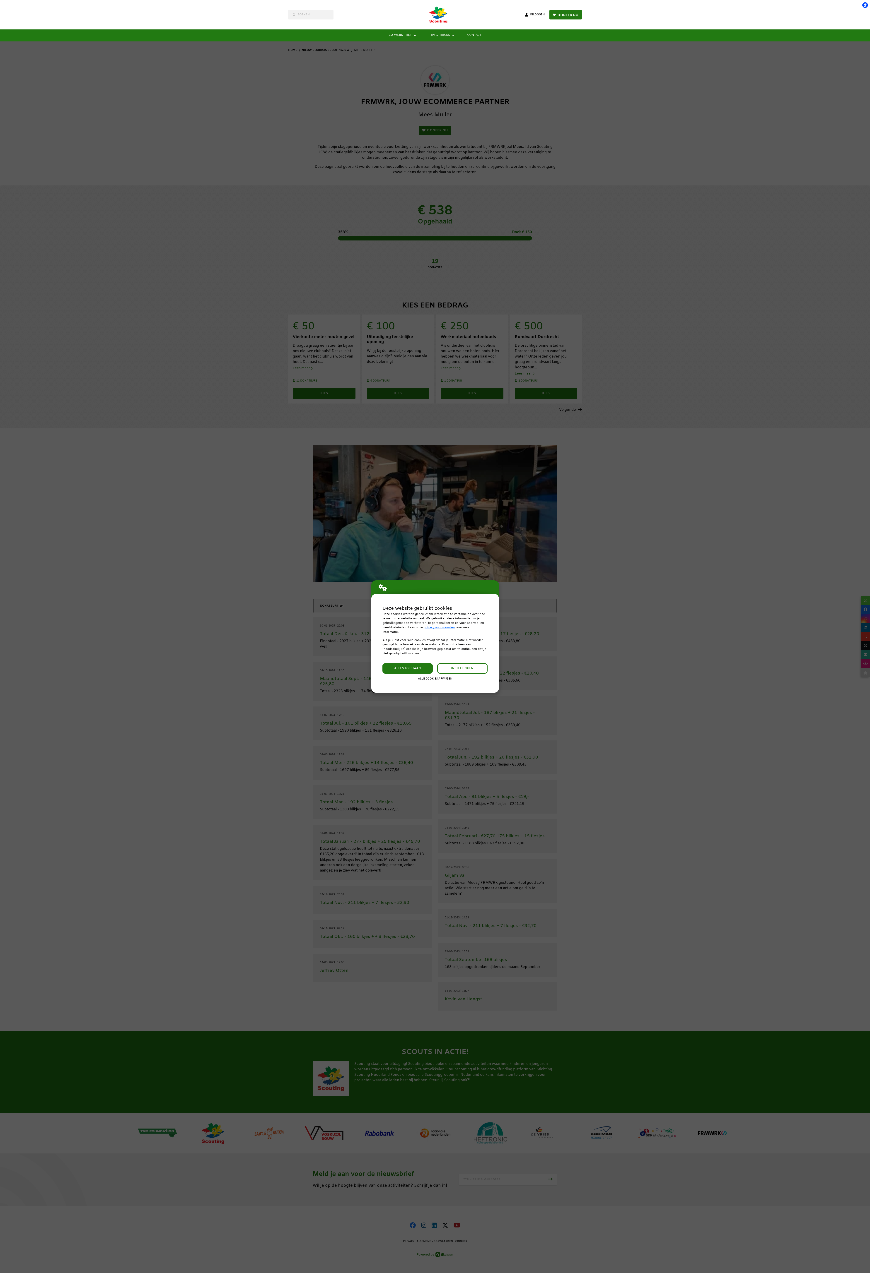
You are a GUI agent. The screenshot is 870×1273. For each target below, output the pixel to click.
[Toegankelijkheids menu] (865, 5)
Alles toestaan (407, 668)
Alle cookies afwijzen (435, 679)
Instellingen (462, 668)
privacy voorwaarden (439, 627)
